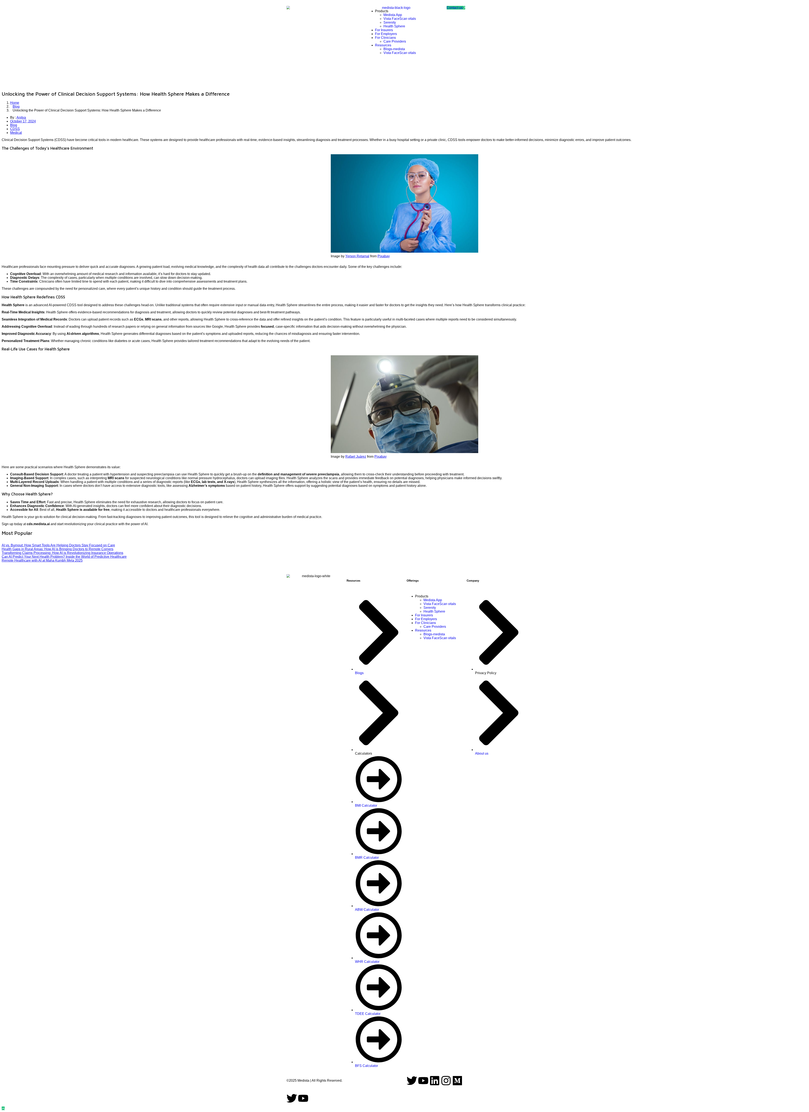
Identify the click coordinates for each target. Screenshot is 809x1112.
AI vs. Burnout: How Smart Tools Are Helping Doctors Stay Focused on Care (58, 545)
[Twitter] (412, 1080)
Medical (16, 132)
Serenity (429, 607)
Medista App (432, 600)
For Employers (426, 619)
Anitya (21, 117)
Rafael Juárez (355, 456)
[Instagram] (446, 1080)
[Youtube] (423, 1080)
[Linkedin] (434, 1080)
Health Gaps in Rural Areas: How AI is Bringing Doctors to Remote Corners (57, 549)
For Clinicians (425, 623)
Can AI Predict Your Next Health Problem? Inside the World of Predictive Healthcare (64, 556)
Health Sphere (434, 611)
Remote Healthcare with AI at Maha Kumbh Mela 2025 (42, 560)
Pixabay (384, 256)
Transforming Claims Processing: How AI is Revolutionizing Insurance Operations (62, 553)
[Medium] (457, 1080)
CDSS (15, 129)
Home (14, 103)
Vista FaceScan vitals (439, 604)
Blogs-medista (434, 634)
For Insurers (424, 615)
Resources (423, 630)
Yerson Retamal (357, 256)
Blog (16, 106)
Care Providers (434, 626)
